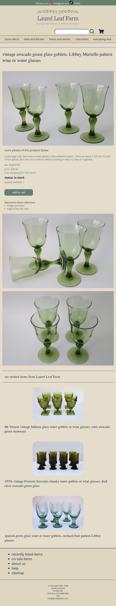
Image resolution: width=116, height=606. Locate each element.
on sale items (22, 558)
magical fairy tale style (18, 208)
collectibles (82, 39)
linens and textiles (60, 39)
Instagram (58, 3)
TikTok (77, 3)
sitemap (18, 573)
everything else (102, 39)
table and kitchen (34, 39)
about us (18, 563)
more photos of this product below (26, 150)
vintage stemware (15, 205)
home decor (12, 39)
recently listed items (27, 554)
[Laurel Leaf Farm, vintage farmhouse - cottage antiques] (58, 17)
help (15, 568)
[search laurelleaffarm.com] (92, 31)
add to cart (18, 192)
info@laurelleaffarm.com (58, 598)
